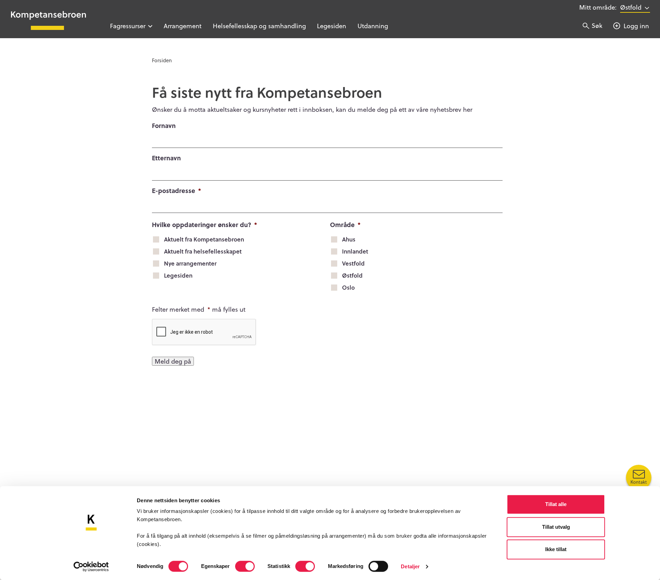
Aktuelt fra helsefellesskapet (203, 251)
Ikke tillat (555, 549)
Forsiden (162, 60)
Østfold (352, 275)
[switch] (245, 566)
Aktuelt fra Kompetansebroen (204, 239)
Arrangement (182, 25)
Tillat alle (555, 504)
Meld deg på (173, 361)
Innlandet (355, 251)
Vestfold (353, 263)
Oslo (348, 287)
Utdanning (373, 25)
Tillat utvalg (556, 527)
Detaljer (410, 566)
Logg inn (636, 25)
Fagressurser (127, 25)
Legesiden (331, 25)
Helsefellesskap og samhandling (259, 25)
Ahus (348, 239)
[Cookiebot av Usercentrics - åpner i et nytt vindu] (91, 566)
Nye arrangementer (190, 263)
